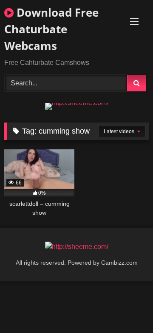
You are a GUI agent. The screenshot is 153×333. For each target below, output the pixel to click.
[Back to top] (126, 307)
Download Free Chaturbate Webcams (51, 29)
